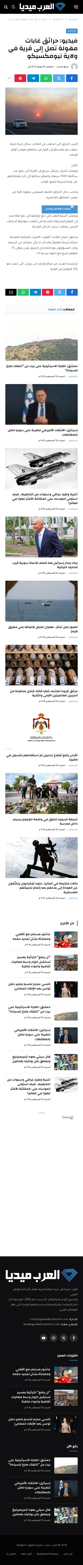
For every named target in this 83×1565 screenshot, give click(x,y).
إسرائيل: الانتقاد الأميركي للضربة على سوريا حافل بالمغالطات (43, 432)
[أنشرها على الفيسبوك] (72, 78)
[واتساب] (46, 78)
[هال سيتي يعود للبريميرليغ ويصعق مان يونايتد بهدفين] (66, 1062)
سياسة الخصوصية (48, 1554)
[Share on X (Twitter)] (59, 78)
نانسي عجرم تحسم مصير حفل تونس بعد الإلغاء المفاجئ (29, 986)
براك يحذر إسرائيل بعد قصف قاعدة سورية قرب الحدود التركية (45, 565)
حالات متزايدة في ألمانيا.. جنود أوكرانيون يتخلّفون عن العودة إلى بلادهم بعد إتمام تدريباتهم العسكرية (43, 888)
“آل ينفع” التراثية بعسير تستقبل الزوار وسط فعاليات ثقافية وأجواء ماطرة (30, 961)
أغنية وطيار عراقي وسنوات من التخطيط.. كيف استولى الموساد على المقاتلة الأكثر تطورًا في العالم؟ (45, 498)
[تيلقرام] (33, 78)
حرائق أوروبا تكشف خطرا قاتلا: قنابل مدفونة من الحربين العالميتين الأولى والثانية (44, 693)
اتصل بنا (11, 1554)
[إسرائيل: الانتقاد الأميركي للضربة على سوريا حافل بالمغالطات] (41, 404)
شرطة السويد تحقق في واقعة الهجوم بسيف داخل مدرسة (45, 821)
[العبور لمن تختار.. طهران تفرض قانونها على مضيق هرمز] (41, 601)
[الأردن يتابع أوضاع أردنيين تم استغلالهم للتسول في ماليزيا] (41, 729)
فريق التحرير (63, 67)
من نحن (68, 1554)
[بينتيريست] (20, 78)
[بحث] (6, 7)
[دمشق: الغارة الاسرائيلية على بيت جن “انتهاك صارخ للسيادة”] (41, 340)
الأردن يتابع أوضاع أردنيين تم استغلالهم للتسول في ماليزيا (42, 757)
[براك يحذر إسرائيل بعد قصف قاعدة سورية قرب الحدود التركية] (41, 537)
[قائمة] (76, 7)
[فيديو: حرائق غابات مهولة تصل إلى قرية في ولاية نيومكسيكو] (41, 111)
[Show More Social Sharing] (9, 78)
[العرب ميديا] (42, 7)
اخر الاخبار (72, 31)
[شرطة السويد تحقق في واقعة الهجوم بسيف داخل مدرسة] (41, 793)
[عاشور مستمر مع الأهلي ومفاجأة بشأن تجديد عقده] (66, 940)
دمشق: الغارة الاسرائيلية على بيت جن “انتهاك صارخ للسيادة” (42, 368)
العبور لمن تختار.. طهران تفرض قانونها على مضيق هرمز (43, 629)
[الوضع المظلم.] (13, 7)
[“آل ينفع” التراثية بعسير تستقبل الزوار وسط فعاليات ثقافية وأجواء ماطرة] (66, 963)
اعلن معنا (26, 1554)
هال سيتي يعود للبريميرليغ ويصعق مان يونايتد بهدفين (31, 1059)
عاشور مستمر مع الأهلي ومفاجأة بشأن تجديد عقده (31, 936)
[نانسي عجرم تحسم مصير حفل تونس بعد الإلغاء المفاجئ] (66, 989)
